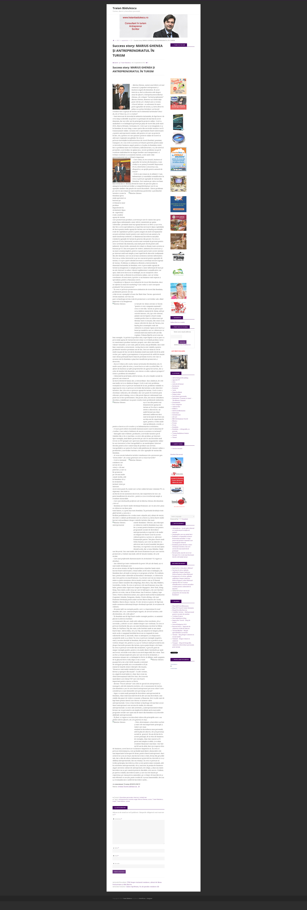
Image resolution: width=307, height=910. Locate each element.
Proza (174, 425)
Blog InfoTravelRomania (180, 606)
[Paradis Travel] (178, 298)
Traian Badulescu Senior (180, 433)
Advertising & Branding (180, 378)
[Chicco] (178, 109)
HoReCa (174, 408)
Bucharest (175, 386)
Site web (117, 863)
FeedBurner (187, 345)
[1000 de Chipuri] (179, 368)
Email (116, 855)
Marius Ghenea (142, 799)
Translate (185, 519)
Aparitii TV (176, 380)
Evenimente (176, 402)
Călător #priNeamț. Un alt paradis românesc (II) (142, 886)
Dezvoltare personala (126, 797)
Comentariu (118, 819)
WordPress (142, 898)
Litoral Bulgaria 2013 (179, 624)
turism (128, 801)
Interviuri (136, 797)
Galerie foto (176, 406)
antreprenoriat (123, 799)
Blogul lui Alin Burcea (179, 610)
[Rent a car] (178, 261)
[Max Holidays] (176, 468)
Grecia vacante (177, 448)
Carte (174, 390)
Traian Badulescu (157, 799)
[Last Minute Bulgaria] (178, 352)
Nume (117, 848)
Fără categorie (177, 404)
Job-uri (174, 417)
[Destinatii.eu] (178, 144)
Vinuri (174, 437)
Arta (173, 382)
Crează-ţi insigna (173, 668)
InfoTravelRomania (178, 410)
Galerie (116, 63)
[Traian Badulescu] (171, 666)
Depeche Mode (177, 392)
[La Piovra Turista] (177, 484)
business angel (132, 799)
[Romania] (178, 280)
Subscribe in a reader (177, 322)
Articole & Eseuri (178, 384)
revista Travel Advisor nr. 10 (129, 787)
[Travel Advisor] (176, 493)
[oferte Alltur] (178, 313)
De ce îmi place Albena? (185, 568)
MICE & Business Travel (180, 419)
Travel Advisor (121, 801)
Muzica (174, 421)
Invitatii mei (143, 797)
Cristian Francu (177, 616)
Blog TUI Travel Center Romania (183, 608)
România (175, 427)
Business (175, 388)
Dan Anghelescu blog (179, 618)
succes (150, 799)
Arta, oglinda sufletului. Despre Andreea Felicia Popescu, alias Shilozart (182, 572)
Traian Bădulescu (125, 8)
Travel (174, 435)
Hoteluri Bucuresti (176, 454)
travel (114, 801)
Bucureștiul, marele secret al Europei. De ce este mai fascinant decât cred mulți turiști (183, 555)
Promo (174, 423)
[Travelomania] (179, 508)
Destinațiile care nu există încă (182, 534)
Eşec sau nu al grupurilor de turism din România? (180, 593)
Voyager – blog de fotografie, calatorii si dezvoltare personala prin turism (183, 645)
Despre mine (176, 394)
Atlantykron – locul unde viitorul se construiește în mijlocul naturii (183, 530)
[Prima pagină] (113, 40)
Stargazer (149, 898)
